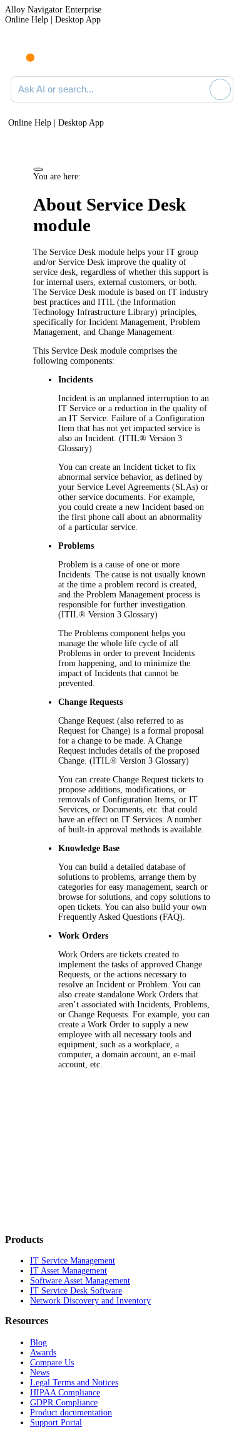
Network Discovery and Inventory (90, 1300)
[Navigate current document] (224, 54)
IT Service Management (72, 1260)
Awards (43, 1352)
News (39, 1372)
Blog (38, 1342)
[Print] (38, 169)
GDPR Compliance (64, 1402)
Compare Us (52, 1362)
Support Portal (56, 1422)
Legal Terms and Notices (74, 1382)
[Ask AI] (220, 89)
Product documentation (71, 1412)
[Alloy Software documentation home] (23, 51)
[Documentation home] (62, 55)
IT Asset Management (68, 1270)
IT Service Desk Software (76, 1290)
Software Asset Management (80, 1280)
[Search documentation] (197, 89)
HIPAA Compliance (65, 1392)
